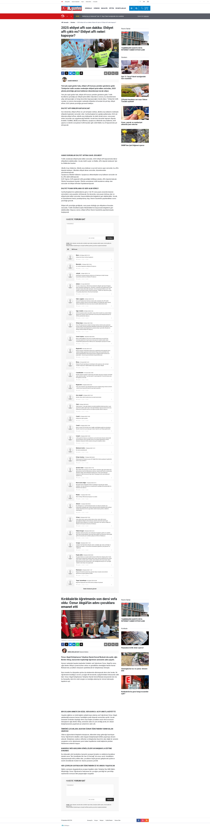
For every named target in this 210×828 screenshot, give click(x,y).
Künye (96, 820)
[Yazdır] (105, 73)
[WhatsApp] (77, 73)
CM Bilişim (66, 825)
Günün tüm (143, 16)
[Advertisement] (47, 43)
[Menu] (131, 8)
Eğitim (111, 8)
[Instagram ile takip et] (143, 820)
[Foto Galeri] (148, 1)
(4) (83, 294)
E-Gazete (95, 1)
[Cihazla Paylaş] (81, 73)
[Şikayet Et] (111, 259)
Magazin (104, 8)
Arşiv (82, 1)
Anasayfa (65, 22)
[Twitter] (66, 73)
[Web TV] (144, 1)
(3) (87, 294)
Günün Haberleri (75, 1)
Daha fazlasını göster (90, 589)
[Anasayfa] (62, 1)
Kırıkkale (88, 8)
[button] (109, 73)
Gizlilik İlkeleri (109, 820)
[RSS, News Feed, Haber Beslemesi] (147, 820)
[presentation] (67, 16)
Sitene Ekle (88, 1)
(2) (83, 279)
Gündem (97, 8)
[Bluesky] (70, 73)
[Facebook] (140, 1)
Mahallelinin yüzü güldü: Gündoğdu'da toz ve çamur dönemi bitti (100, 16)
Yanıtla (78, 259)
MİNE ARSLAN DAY (73, 652)
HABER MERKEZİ (73, 81)
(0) (83, 259)
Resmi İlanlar (121, 8)
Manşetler (67, 1)
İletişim (102, 820)
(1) (83, 331)
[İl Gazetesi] (71, 8)
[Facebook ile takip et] (138, 820)
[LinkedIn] (74, 73)
